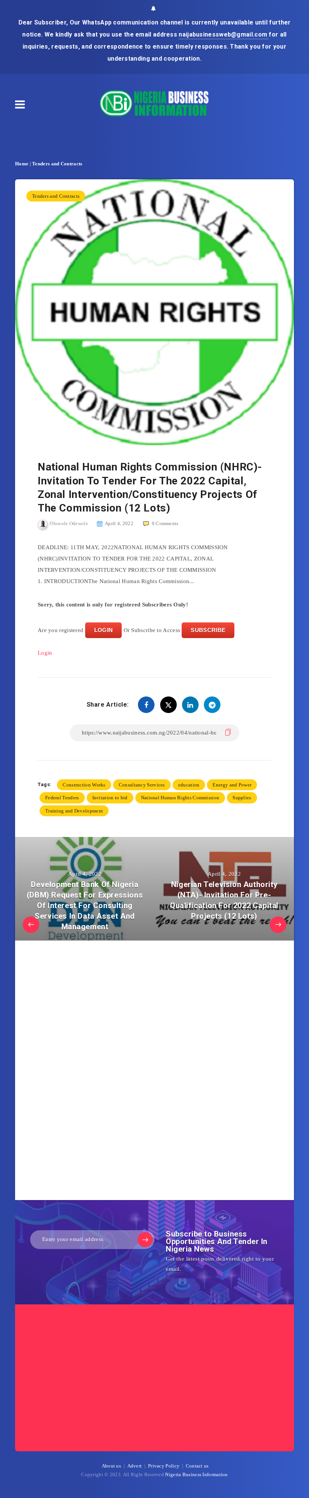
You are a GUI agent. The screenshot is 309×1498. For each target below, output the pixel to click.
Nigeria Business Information (196, 1474)
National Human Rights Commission (180, 797)
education (189, 785)
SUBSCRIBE (208, 630)
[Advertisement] (94, 1072)
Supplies (242, 797)
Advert (134, 1466)
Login (45, 653)
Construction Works (84, 785)
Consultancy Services (142, 785)
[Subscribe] (145, 1239)
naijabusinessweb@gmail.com (224, 34)
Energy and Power (232, 785)
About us (111, 1466)
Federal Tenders (62, 797)
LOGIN (103, 630)
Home (21, 163)
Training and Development (74, 811)
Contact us (197, 1466)
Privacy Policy (163, 1466)
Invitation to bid (110, 797)
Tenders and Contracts (57, 163)
